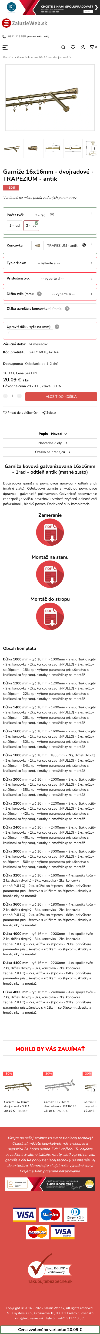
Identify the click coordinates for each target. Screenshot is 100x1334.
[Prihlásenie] (82, 47)
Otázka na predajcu (50, 452)
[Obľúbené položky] (73, 47)
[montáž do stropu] (50, 616)
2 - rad (31, 225)
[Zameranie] (50, 532)
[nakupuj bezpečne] (50, 1268)
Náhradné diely (50, 443)
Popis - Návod (50, 433)
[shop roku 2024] (50, 1183)
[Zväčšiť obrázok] (51, 215)
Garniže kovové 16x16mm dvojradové (42, 57)
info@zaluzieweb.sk (29, 1318)
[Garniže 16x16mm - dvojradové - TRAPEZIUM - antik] (50, 97)
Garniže (8, 57)
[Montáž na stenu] (50, 574)
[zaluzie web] (24, 22)
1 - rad (14, 225)
